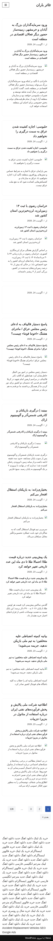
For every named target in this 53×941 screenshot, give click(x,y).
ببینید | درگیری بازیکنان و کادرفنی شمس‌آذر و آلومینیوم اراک (28, 415)
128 (11, 809)
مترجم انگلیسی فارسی (27, 863)
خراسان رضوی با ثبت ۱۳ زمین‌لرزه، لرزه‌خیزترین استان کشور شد (28, 210)
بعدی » (45, 817)
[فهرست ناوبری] (5, 4)
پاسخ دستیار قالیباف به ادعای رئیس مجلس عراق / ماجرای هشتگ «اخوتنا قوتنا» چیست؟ (29, 328)
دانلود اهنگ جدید (24, 838)
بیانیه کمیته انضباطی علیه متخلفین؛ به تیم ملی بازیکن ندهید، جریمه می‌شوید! (30, 640)
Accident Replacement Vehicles (20, 927)
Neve (48, 938)
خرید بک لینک (41, 838)
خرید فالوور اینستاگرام (14, 868)
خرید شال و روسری (19, 910)
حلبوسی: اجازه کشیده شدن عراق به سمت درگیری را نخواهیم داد (29, 131)
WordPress (30, 938)
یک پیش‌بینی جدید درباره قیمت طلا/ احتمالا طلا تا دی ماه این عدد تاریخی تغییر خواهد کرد (26, 561)
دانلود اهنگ (27, 855)
